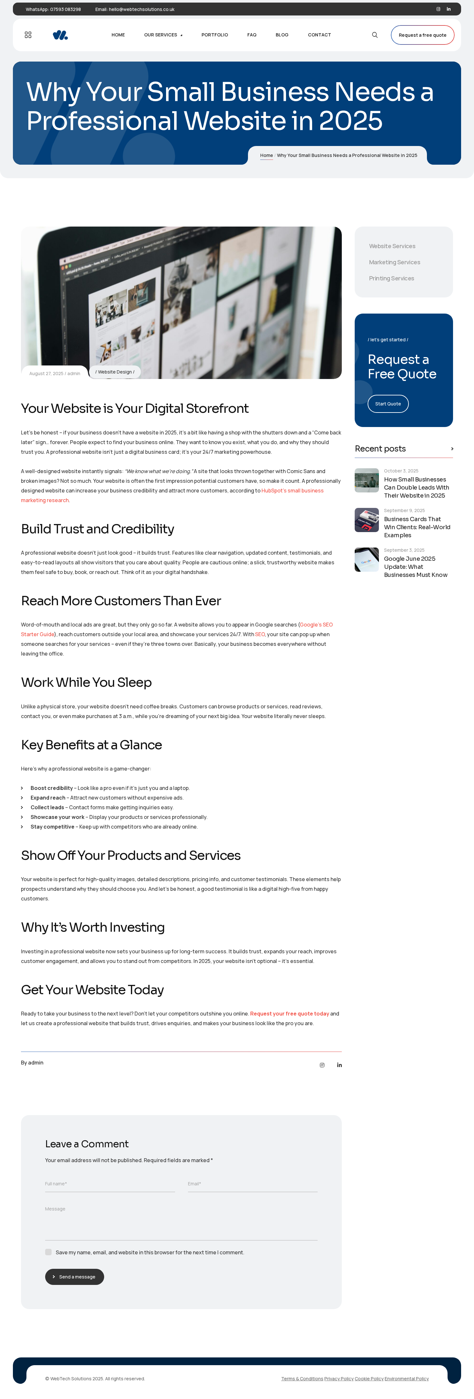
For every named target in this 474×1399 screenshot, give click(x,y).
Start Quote (388, 404)
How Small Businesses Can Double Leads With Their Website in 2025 (416, 487)
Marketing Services (394, 262)
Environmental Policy (407, 1378)
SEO (260, 634)
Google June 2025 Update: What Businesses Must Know (415, 566)
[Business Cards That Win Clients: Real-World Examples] (367, 520)
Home (266, 155)
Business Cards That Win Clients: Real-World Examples (417, 527)
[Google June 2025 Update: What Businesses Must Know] (367, 560)
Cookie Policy (369, 1378)
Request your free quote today (289, 1013)
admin (73, 373)
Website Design (115, 372)
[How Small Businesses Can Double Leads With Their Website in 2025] (367, 480)
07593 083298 (65, 9)
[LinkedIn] (448, 9)
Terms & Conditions (302, 1378)
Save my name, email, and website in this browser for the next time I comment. (150, 1252)
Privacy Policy (339, 1378)
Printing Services (391, 278)
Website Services (392, 246)
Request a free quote (423, 35)
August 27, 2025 (46, 373)
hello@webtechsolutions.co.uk (141, 9)
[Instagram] (438, 9)
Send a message (77, 1277)
